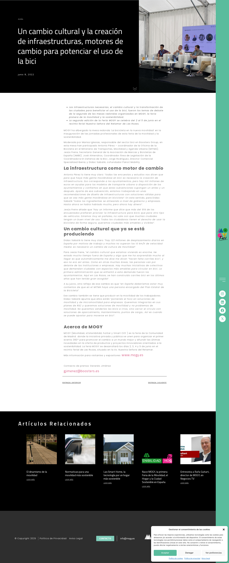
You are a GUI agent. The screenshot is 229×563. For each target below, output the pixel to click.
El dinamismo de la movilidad (37, 473)
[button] (223, 529)
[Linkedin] (222, 302)
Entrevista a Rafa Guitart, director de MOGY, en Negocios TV (194, 475)
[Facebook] (222, 310)
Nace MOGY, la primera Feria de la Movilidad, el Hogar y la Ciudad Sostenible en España (155, 477)
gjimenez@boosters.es (81, 370)
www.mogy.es (132, 354)
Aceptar (165, 552)
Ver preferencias (214, 552)
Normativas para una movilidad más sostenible (79, 473)
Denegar (189, 552)
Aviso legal (206, 558)
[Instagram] (222, 293)
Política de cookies (176, 558)
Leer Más (31, 479)
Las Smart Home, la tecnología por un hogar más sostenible (117, 475)
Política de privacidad (192, 558)
